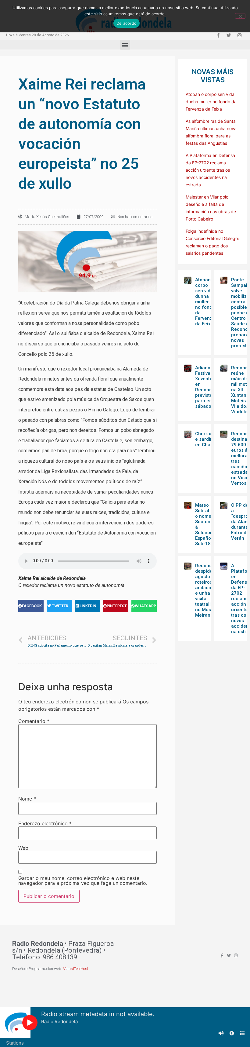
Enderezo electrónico (45, 823)
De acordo (126, 23)
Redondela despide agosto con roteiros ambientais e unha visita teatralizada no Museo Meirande (208, 590)
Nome (27, 798)
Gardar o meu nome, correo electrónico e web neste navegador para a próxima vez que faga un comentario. (82, 880)
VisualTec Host (75, 968)
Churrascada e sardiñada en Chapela (209, 439)
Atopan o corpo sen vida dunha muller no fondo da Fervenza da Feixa (211, 101)
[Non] (240, 16)
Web (23, 847)
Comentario (33, 721)
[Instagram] (239, 35)
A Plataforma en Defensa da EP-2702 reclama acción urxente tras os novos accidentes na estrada (210, 170)
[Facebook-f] (218, 35)
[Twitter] (228, 35)
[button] (125, 45)
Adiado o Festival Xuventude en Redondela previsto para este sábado (207, 387)
